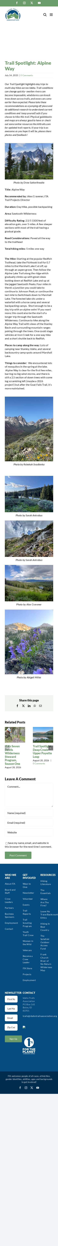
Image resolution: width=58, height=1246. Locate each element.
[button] (7, 748)
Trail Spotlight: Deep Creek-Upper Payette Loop (42, 751)
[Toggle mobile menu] (51, 14)
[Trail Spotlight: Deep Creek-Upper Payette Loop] (43, 728)
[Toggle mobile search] (45, 14)
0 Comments (26, 75)
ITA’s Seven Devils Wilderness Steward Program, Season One (12, 754)
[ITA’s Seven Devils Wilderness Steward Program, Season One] (15, 728)
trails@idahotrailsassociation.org (40, 1016)
